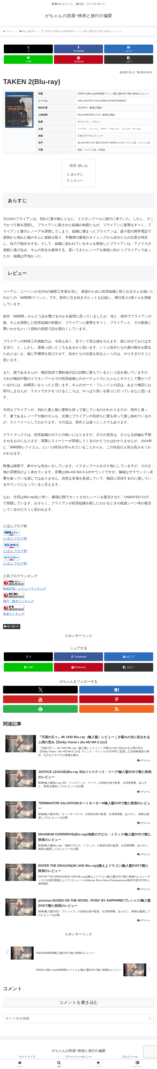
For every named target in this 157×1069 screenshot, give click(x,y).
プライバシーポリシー (78, 1056)
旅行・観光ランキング (18, 601)
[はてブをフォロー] (116, 690)
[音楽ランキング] (13, 607)
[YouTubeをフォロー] (40, 699)
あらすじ (77, 174)
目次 (73, 165)
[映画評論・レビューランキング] (13, 582)
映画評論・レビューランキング (24, 588)
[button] (128, 59)
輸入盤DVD (13, 626)
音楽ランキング (14, 613)
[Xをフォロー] (40, 690)
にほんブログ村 (15, 538)
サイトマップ (27, 1056)
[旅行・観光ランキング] (13, 595)
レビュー (77, 180)
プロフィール (130, 1056)
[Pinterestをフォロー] (116, 699)
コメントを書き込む (78, 1002)
